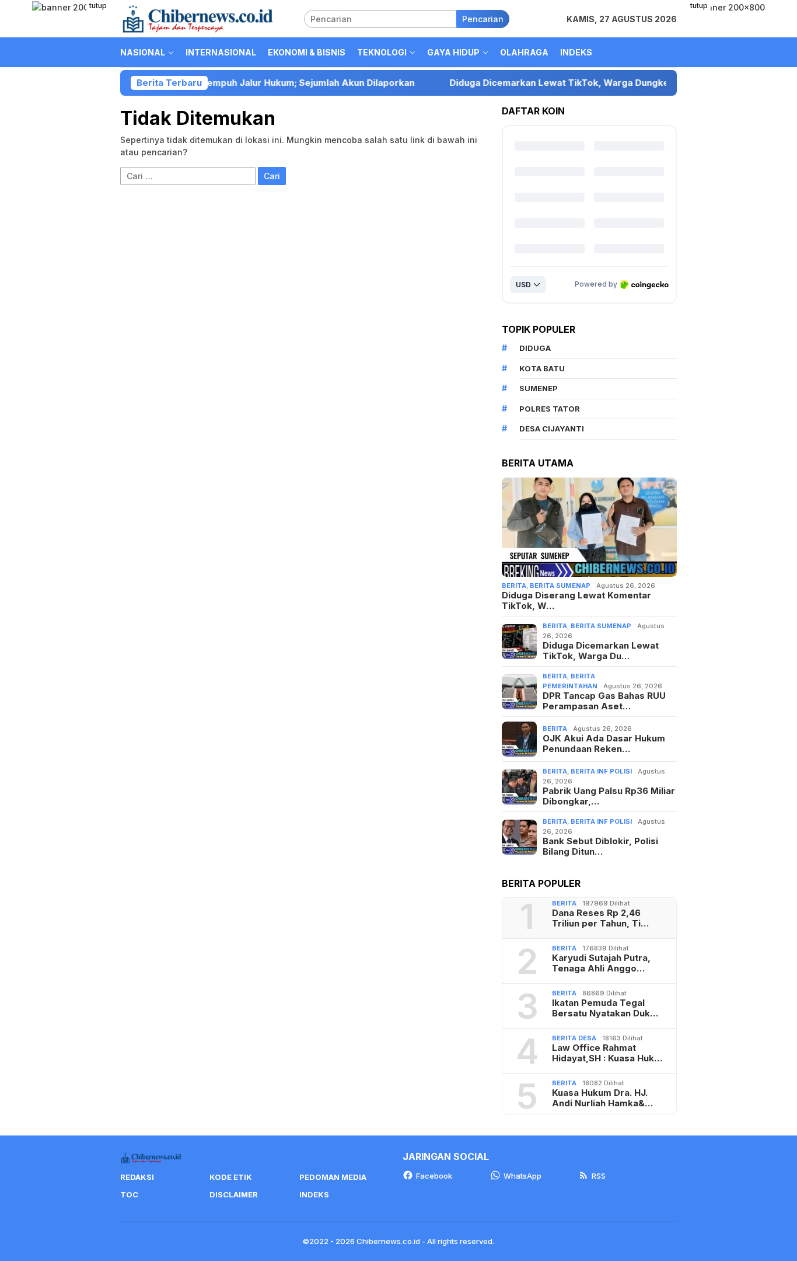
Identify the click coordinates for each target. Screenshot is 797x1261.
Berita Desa (574, 1038)
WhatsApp (522, 1175)
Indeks (314, 1194)
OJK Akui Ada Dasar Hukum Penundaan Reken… (604, 743)
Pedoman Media (332, 1177)
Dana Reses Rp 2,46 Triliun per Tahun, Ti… (600, 918)
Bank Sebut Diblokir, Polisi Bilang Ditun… (600, 846)
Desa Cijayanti (551, 428)
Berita (514, 585)
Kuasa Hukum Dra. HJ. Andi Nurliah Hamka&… (602, 1098)
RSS (599, 1175)
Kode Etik (230, 1177)
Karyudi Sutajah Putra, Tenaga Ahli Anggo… (601, 963)
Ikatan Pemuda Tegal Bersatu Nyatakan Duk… (605, 1008)
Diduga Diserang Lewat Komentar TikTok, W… (576, 600)
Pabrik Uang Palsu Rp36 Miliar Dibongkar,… (609, 796)
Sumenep (538, 388)
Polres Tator (549, 408)
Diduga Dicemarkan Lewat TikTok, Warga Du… (601, 650)
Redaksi (137, 1177)
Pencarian (483, 19)
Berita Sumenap (560, 585)
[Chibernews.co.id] (197, 18)
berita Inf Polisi (601, 771)
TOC (129, 1194)
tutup (98, 5)
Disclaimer (233, 1194)
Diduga (535, 348)
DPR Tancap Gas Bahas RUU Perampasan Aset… (604, 701)
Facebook (434, 1175)
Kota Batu (542, 368)
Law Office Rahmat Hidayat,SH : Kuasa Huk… (607, 1053)
